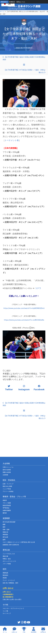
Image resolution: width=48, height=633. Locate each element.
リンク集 (5, 611)
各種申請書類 (7, 510)
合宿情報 (5, 475)
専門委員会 (6, 508)
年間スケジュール (8, 467)
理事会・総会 (7, 559)
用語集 (5, 578)
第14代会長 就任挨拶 (9, 522)
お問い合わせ (7, 592)
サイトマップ (7, 613)
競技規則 (5, 575)
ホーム (2, 11)
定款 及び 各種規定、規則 (10, 583)
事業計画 (5, 532)
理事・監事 (6, 529)
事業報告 (5, 534)
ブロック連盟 (7, 503)
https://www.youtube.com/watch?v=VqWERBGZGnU (24, 308)
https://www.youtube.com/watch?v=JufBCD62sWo (24, 320)
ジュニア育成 (7, 489)
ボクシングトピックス (9, 561)
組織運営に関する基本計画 (11, 545)
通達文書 (5, 556)
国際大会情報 (7, 472)
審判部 (5, 513)
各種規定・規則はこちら (17, 2)
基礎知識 (5, 573)
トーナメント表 (12, 140)
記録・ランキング (8, 484)
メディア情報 (7, 564)
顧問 (4, 539)
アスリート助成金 (8, 491)
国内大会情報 (7, 470)
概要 (4, 524)
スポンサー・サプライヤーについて (13, 608)
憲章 (4, 527)
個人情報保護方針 (8, 597)
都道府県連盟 (7, 505)
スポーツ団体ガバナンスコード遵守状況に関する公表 (19, 542)
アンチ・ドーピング (9, 580)
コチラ (38, 288)
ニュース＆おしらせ (9, 553)
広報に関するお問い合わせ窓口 (12, 599)
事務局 (5, 500)
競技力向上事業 (7, 486)
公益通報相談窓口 (8, 594)
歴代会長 (5, 537)
